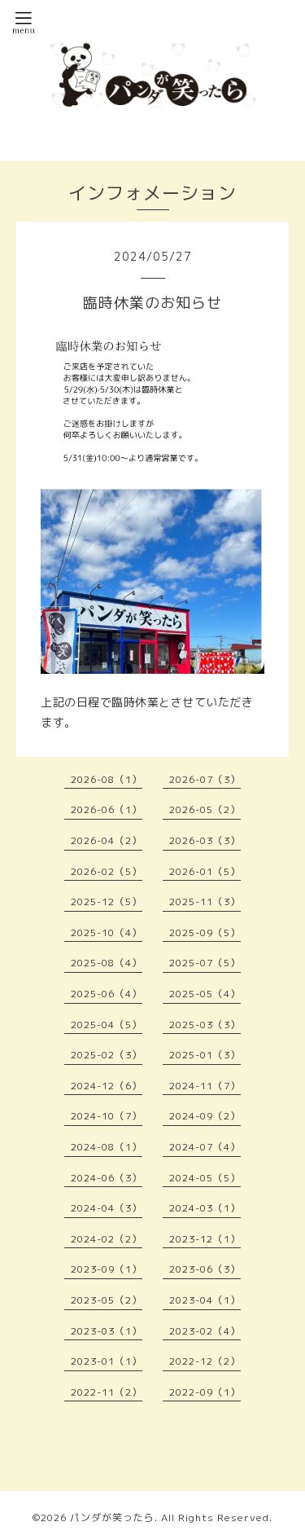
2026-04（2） (106, 840)
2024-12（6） (106, 1086)
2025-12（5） (106, 901)
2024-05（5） (205, 1178)
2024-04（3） (106, 1208)
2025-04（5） (106, 1024)
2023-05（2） (106, 1300)
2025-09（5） (205, 932)
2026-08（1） (106, 779)
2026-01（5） (205, 871)
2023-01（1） (106, 1361)
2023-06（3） (205, 1269)
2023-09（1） (106, 1269)
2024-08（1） (106, 1147)
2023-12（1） (205, 1239)
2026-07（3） (205, 779)
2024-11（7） (205, 1086)
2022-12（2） (205, 1361)
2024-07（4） (205, 1147)
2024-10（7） (106, 1116)
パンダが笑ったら (112, 1517)
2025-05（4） (205, 994)
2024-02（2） (106, 1239)
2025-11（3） (205, 901)
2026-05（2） (205, 809)
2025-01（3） (205, 1055)
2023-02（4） (205, 1331)
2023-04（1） (205, 1300)
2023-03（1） (106, 1331)
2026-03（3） (205, 840)
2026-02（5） (106, 871)
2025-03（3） (205, 1024)
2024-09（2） (205, 1116)
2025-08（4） (106, 963)
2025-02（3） (106, 1055)
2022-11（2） (106, 1392)
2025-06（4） (106, 994)
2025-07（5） (205, 963)
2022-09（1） (205, 1392)
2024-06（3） (106, 1178)
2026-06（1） (106, 809)
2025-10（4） (106, 932)
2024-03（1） (205, 1208)
